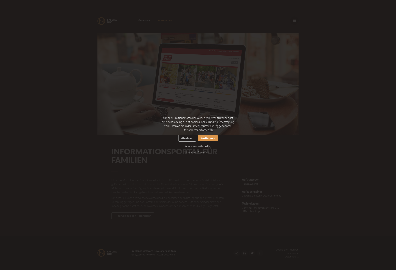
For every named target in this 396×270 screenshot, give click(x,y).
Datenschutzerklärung (205, 125)
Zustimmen (208, 138)
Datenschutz (204, 152)
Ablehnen (187, 138)
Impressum (191, 152)
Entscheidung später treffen (198, 146)
